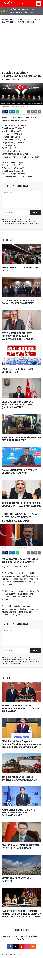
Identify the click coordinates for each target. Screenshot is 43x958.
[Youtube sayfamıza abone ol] (21, 946)
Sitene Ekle (21, 939)
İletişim (22, 936)
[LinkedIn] (13, 111)
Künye (15, 936)
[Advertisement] (21, 48)
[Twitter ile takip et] (16, 946)
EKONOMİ (18, 20)
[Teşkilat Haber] (13, 3)
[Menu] (39, 3)
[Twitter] (6, 111)
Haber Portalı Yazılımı (13, 954)
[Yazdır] (28, 111)
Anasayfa (8, 20)
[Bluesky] (10, 111)
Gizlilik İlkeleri (33, 936)
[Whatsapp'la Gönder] (17, 111)
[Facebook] (3, 111)
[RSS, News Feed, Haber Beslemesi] (33, 946)
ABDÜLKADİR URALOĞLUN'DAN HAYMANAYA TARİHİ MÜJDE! (22, 10)
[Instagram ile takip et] (27, 946)
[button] (32, 111)
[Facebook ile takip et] (10, 946)
